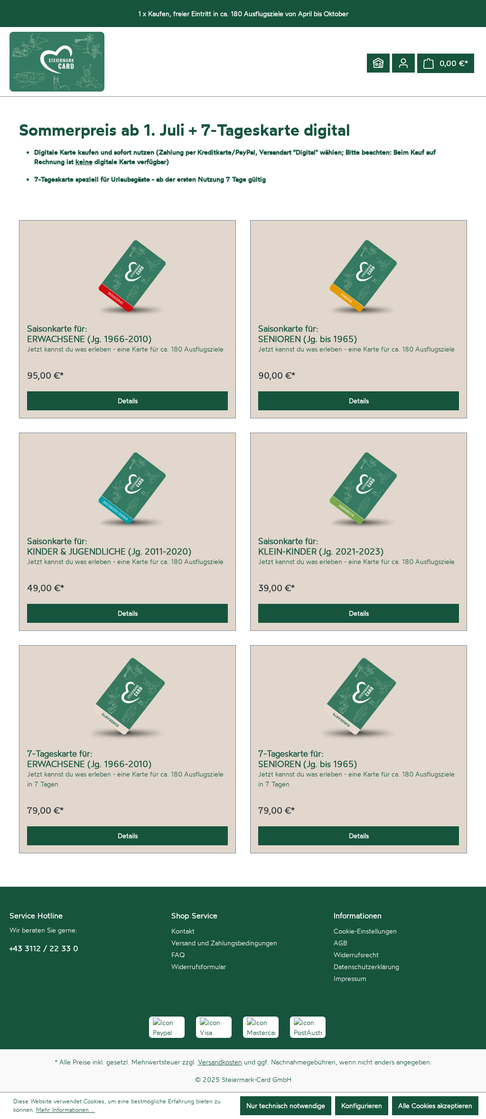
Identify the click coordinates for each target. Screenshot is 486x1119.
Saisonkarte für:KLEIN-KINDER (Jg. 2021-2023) (320, 546)
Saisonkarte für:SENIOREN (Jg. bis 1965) (307, 333)
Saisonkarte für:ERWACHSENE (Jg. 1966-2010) (89, 333)
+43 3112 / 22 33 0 (43, 948)
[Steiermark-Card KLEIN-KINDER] (358, 488)
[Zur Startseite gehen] (56, 62)
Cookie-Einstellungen (365, 931)
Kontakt (183, 931)
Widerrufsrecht (356, 955)
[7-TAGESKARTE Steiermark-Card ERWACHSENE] (127, 700)
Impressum (350, 978)
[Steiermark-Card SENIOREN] (358, 275)
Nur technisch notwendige (285, 1105)
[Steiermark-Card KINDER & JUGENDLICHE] (127, 488)
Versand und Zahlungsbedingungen (224, 943)
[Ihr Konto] (403, 63)
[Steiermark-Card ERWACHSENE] (127, 275)
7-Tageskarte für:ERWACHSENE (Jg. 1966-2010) (89, 758)
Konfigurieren (361, 1105)
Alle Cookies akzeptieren (435, 1105)
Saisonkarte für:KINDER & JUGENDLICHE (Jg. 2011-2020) (109, 546)
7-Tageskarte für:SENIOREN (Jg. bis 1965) (307, 758)
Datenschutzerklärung (366, 966)
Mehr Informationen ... (65, 1109)
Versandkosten (220, 1062)
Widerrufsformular (198, 966)
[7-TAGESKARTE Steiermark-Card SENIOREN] (358, 700)
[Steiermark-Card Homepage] (378, 63)
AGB (340, 943)
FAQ (178, 955)
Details (128, 401)
